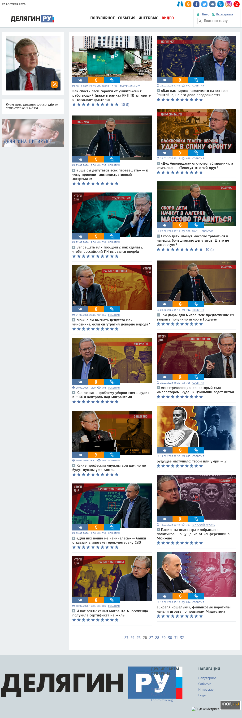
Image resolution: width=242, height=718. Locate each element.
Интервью (148, 18)
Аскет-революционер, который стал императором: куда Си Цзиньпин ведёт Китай (195, 390)
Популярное (102, 18)
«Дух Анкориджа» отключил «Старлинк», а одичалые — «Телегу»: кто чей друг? (195, 165)
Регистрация (224, 14)
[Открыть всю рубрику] (33, 133)
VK (80, 80)
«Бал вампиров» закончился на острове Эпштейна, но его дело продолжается (192, 93)
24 (132, 638)
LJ (112, 80)
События (126, 18)
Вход (205, 14)
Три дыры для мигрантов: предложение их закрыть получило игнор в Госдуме (195, 317)
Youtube (157, 683)
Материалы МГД (130, 86)
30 (170, 638)
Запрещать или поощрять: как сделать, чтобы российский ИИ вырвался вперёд (107, 249)
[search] (200, 21)
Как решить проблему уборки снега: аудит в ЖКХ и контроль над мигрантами (110, 395)
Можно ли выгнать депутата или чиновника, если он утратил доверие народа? (111, 322)
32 (182, 638)
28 (157, 638)
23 (126, 638)
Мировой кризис (203, 524)
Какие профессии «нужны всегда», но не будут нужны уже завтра (109, 467)
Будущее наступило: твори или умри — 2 (191, 461)
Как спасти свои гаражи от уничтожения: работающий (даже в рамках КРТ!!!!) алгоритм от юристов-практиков (111, 95)
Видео (168, 18)
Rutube (156, 689)
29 (164, 638)
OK (96, 80)
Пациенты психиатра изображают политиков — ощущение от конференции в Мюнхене (193, 534)
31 (176, 638)
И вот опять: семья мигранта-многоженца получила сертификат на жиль (110, 613)
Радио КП (158, 694)
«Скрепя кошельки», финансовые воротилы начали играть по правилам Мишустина (193, 609)
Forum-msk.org (162, 700)
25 (139, 638)
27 (151, 638)
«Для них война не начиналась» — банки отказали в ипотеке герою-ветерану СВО (109, 540)
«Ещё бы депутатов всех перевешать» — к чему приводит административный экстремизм (110, 174)
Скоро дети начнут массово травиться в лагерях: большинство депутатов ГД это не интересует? (193, 240)
